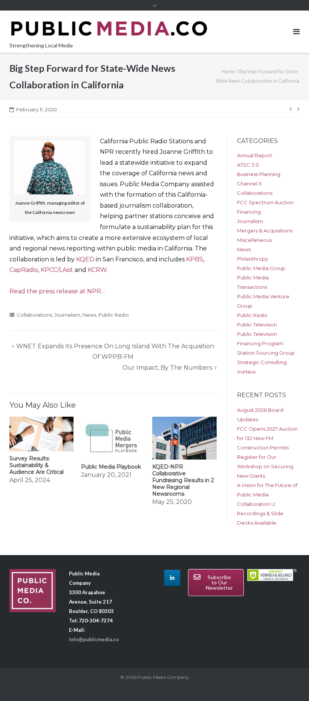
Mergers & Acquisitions (264, 231)
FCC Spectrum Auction (265, 202)
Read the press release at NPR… (57, 291)
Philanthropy (252, 259)
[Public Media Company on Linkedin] (172, 578)
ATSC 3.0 (248, 165)
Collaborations (34, 315)
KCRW (97, 269)
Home (228, 71)
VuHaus (246, 372)
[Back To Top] (290, 683)
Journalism (67, 315)
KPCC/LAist (57, 269)
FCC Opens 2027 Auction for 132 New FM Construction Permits (267, 438)
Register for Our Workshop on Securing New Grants (265, 466)
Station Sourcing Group (266, 353)
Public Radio (113, 315)
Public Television (257, 325)
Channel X (249, 184)
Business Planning (258, 174)
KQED (85, 259)
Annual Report (254, 155)
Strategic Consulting (262, 362)
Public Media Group (261, 268)
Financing (249, 212)
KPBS (194, 259)
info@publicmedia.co (94, 639)
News (89, 315)
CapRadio (23, 269)
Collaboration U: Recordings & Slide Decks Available (260, 513)
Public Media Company (163, 677)
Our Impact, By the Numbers (167, 367)
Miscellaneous (254, 240)
